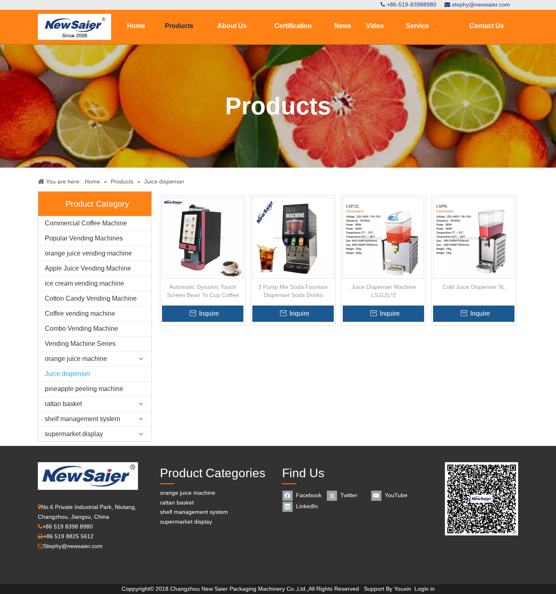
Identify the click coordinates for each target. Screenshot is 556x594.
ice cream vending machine (84, 283)
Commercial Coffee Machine (86, 223)
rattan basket (63, 403)
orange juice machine (76, 358)
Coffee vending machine (80, 313)
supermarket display (74, 433)
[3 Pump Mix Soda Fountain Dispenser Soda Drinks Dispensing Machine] (293, 237)
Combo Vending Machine (81, 328)
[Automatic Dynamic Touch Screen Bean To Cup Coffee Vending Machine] (202, 237)
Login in (424, 588)
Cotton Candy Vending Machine (91, 298)
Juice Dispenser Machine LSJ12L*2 (383, 291)
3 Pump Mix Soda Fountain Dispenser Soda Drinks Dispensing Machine (293, 291)
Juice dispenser (67, 373)
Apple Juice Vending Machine (88, 268)
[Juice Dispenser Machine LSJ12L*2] (383, 237)
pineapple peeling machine (84, 388)
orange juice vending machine (88, 253)
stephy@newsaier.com (481, 4)
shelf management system (82, 418)
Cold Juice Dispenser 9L (473, 287)
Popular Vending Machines (84, 238)
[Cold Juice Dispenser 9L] (473, 237)
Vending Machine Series (80, 343)
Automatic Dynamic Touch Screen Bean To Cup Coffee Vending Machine (203, 291)
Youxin (402, 588)
